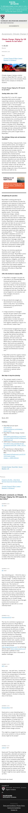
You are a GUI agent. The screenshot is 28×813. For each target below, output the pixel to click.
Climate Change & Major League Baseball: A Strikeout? (13, 59)
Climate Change (6, 467)
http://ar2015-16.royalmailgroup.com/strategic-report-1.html (13, 429)
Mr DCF (6, 45)
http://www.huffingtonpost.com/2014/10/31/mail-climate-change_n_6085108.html (14, 456)
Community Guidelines (14, 808)
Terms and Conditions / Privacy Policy (14, 805)
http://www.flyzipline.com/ (9, 647)
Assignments (14, 26)
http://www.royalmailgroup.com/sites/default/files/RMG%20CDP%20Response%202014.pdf (15, 438)
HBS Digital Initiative (8, 6)
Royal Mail (15, 467)
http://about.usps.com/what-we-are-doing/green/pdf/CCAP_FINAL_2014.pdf (15, 445)
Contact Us (14, 810)
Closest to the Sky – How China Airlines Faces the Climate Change (12, 480)
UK (8, 469)
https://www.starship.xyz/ (18, 649)
